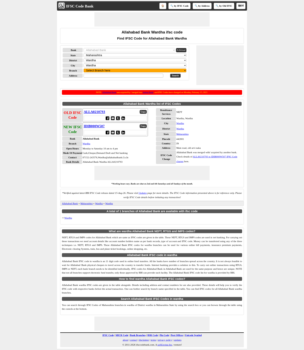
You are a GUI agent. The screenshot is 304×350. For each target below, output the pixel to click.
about (125, 340)
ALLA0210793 (94, 112)
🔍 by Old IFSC (224, 6)
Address (73, 75)
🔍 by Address (202, 6)
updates (177, 340)
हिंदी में (241, 6)
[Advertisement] (152, 19)
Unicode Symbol (193, 335)
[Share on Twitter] (118, 118)
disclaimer (144, 340)
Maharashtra (182, 134)
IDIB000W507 (94, 126)
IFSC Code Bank (79, 6)
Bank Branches (138, 335)
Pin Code (164, 335)
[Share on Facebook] (107, 118)
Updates (143, 193)
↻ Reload (181, 50)
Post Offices (177, 335)
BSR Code (152, 335)
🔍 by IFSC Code (179, 6)
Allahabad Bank (109, 92)
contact (133, 340)
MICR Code (122, 335)
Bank (73, 50)
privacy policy (165, 340)
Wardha (86, 143)
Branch (73, 70)
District (73, 60)
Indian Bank (148, 92)
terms (153, 340)
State (73, 55)
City (73, 65)
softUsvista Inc (165, 344)
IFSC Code (108, 335)
